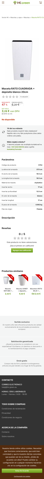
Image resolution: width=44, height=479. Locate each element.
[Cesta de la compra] (40, 2)
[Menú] (3, 2)
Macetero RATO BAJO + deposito (36, 291)
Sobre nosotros (8, 436)
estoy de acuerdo (22, 471)
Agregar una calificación (22, 250)
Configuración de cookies (22, 476)
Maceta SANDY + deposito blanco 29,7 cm (22, 291)
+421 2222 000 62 (17, 147)
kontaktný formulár (14, 149)
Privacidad (6, 413)
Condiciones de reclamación (13, 409)
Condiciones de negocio (12, 417)
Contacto (5, 432)
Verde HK (15, 1)
